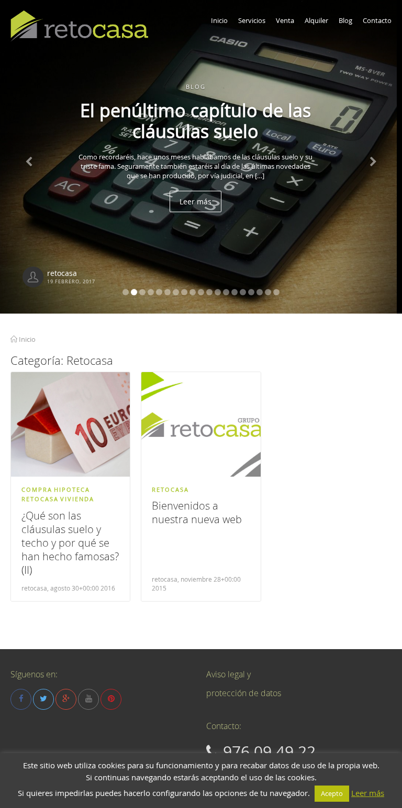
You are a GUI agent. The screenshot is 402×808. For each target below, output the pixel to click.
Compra (36, 489)
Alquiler (316, 20)
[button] (30, 157)
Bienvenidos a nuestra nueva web (197, 512)
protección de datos (243, 693)
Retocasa (40, 499)
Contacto (377, 20)
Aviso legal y (228, 674)
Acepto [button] (332, 793)
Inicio (219, 20)
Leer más (201, 222)
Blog (345, 20)
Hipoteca (72, 489)
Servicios (251, 20)
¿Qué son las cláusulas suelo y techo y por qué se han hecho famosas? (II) (70, 543)
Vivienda (77, 499)
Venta (285, 20)
